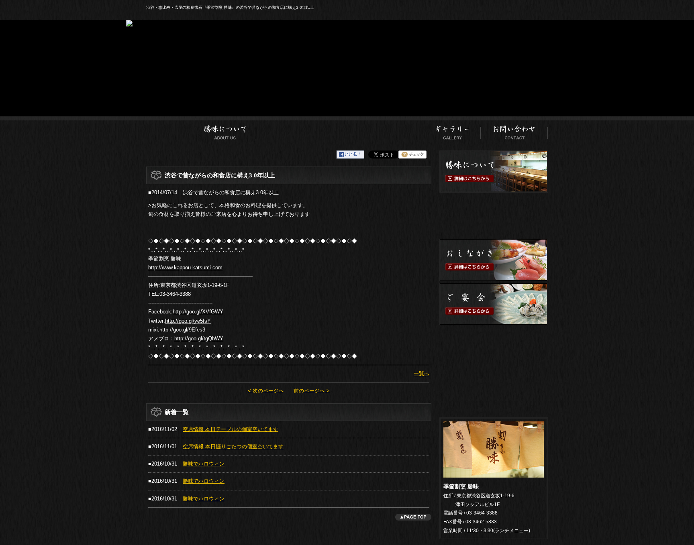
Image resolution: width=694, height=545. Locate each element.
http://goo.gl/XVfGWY (198, 312)
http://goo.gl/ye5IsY (188, 321)
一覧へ (421, 373)
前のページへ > (312, 391)
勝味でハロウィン (204, 464)
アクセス (493, 392)
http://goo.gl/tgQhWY (198, 339)
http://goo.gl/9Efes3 (182, 330)
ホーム (170, 130)
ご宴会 (404, 130)
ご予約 (493, 348)
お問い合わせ (514, 130)
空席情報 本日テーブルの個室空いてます (230, 429)
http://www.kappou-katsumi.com (185, 267)
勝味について (225, 130)
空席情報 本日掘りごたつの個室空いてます (233, 446)
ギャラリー (453, 130)
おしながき (357, 130)
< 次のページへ (266, 391)
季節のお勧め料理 (293, 130)
